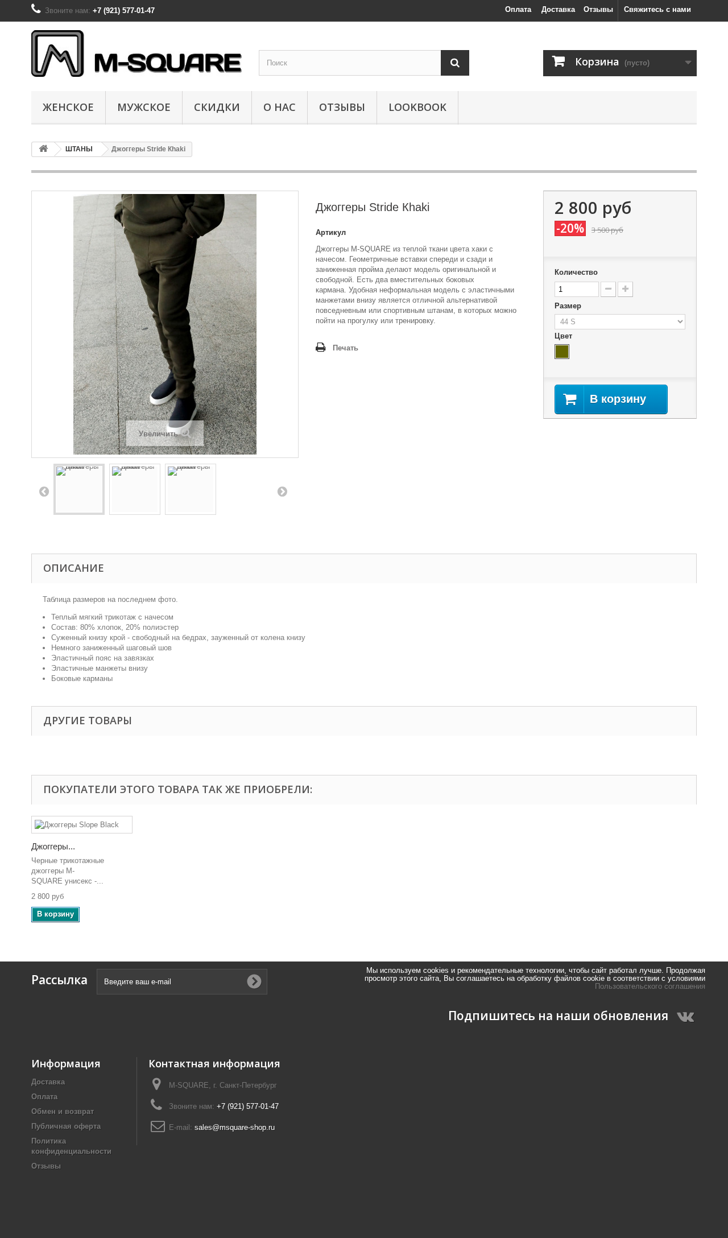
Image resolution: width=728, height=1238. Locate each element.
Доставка (558, 9)
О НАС (279, 107)
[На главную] (43, 149)
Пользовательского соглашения (650, 986)
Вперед (282, 491)
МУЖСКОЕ (144, 107)
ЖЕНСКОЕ (68, 107)
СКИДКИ (217, 107)
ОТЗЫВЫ (342, 107)
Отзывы (598, 9)
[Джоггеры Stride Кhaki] (79, 489)
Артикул (331, 232)
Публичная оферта (66, 1126)
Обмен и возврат (62, 1111)
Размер (569, 306)
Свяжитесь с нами (657, 9)
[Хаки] (562, 351)
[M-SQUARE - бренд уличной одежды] (136, 53)
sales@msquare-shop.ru (235, 1127)
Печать (345, 348)
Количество (576, 272)
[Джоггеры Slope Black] (82, 824)
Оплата (518, 9)
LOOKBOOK (417, 107)
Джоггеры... (53, 846)
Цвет (564, 336)
